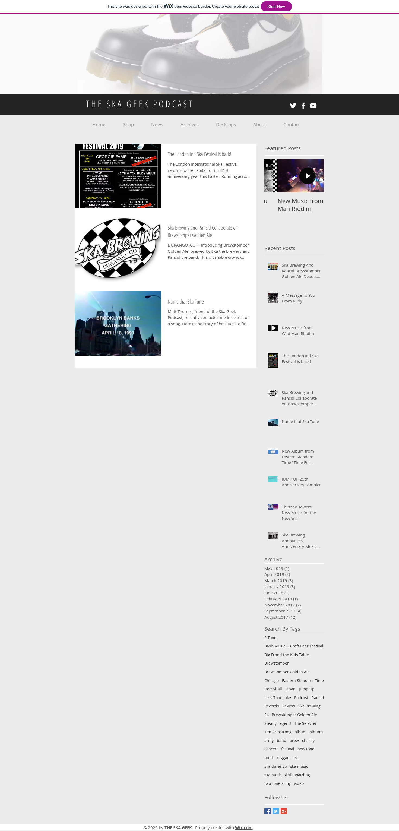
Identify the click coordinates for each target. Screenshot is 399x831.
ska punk (272, 774)
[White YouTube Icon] (313, 106)
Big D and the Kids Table (286, 654)
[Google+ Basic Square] (284, 811)
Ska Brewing (309, 706)
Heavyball (273, 688)
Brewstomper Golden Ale (287, 671)
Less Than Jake (277, 697)
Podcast (301, 697)
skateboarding (297, 774)
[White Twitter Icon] (293, 106)
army (269, 740)
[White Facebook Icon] (303, 106)
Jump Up (307, 688)
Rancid (318, 697)
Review (288, 706)
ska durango (275, 766)
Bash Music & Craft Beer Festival (293, 646)
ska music (299, 766)
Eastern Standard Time (303, 680)
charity (308, 740)
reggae (283, 757)
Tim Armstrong (278, 731)
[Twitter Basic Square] (276, 811)
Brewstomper (276, 663)
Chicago (271, 680)
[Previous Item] (273, 176)
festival (287, 748)
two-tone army (277, 783)
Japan (290, 688)
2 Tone (270, 637)
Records (271, 706)
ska (296, 757)
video (299, 783)
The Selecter (305, 723)
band (281, 740)
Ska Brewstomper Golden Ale (290, 714)
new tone (305, 748)
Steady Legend (277, 723)
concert (271, 748)
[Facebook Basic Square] (267, 811)
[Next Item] (315, 176)
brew (294, 740)
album (300, 731)
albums (316, 731)
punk (269, 757)
